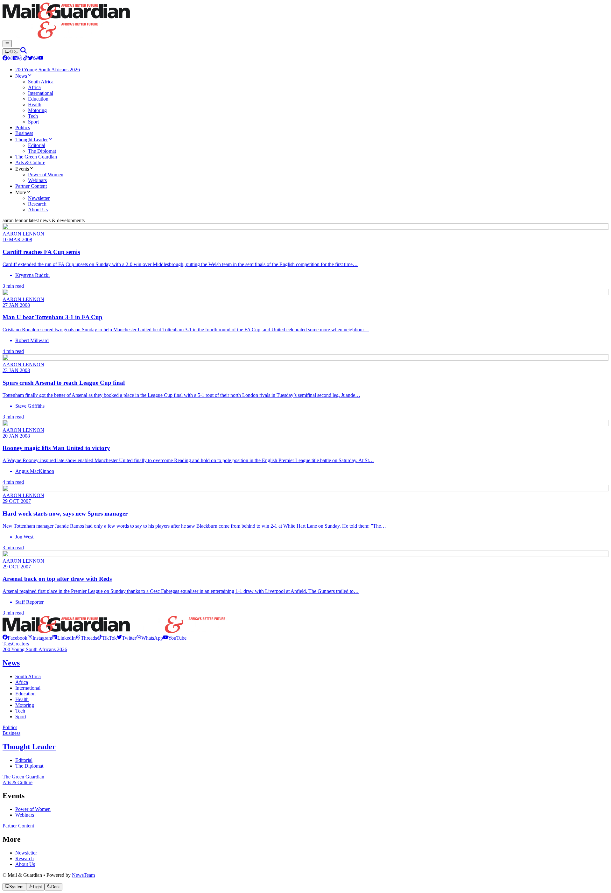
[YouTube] (40, 58)
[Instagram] (10, 58)
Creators (20, 643)
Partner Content (18, 825)
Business (11, 733)
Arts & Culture (17, 782)
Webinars (24, 815)
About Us (25, 864)
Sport (20, 716)
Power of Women (33, 809)
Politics (10, 727)
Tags (7, 643)
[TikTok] (25, 58)
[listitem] (15, 638)
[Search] (23, 51)
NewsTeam (83, 875)
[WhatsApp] (35, 58)
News (11, 663)
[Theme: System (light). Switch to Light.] (11, 51)
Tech (20, 711)
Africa (21, 682)
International (27, 688)
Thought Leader (29, 746)
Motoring (24, 705)
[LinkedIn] (15, 58)
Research (24, 858)
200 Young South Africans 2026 (35, 649)
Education (25, 693)
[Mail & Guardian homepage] (305, 21)
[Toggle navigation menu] (7, 43)
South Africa (28, 676)
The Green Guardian (23, 776)
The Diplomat (29, 766)
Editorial (23, 760)
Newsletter (26, 852)
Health (22, 699)
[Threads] (20, 58)
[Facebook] (5, 58)
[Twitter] (30, 58)
